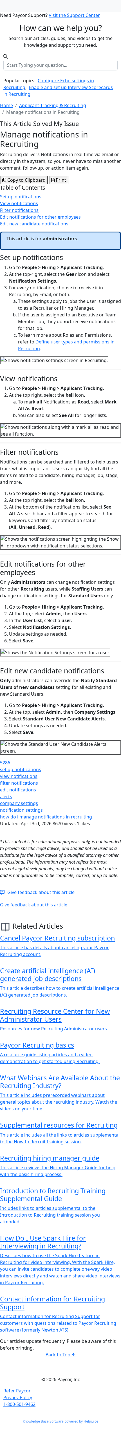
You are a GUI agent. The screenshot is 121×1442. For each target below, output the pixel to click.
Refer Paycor (17, 1391)
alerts (6, 796)
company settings (19, 803)
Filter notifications (19, 210)
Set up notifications (20, 197)
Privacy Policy (17, 1397)
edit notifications (18, 790)
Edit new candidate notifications (34, 224)
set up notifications (20, 769)
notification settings (21, 810)
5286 (5, 763)
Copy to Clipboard (26, 180)
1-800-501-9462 (19, 1404)
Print (60, 180)
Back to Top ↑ (61, 1355)
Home (6, 105)
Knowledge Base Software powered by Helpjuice (60, 1421)
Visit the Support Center (74, 15)
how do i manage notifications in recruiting (46, 817)
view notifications (18, 776)
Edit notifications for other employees (40, 217)
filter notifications (19, 783)
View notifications (19, 203)
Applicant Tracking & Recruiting (52, 105)
